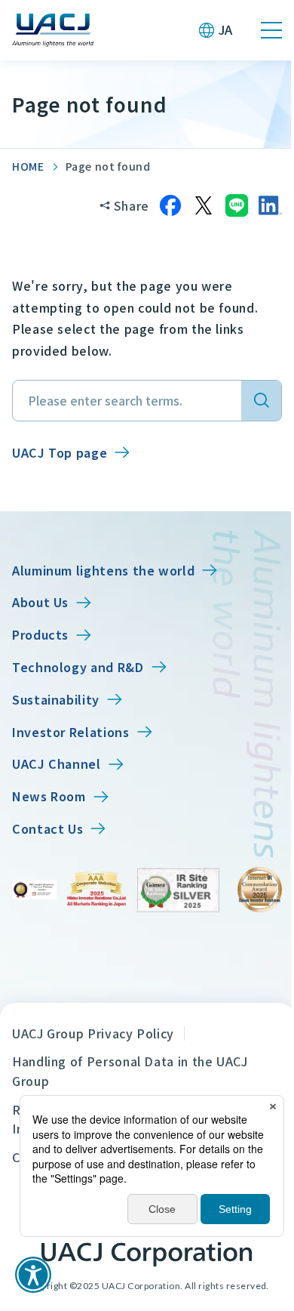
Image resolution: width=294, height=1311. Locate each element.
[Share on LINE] (237, 205)
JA (226, 29)
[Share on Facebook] (170, 205)
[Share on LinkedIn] (270, 205)
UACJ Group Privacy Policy (93, 1033)
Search (261, 401)
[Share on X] (203, 205)
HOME (28, 166)
